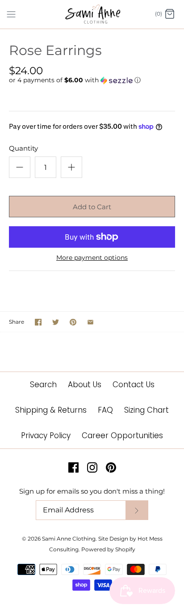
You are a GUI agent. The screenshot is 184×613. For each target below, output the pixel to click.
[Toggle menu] (11, 14)
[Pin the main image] (73, 322)
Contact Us (134, 384)
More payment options (92, 258)
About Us (84, 384)
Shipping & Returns (51, 410)
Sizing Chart (146, 410)
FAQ (105, 410)
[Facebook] (73, 467)
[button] (92, 80)
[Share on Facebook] (38, 322)
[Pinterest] (111, 467)
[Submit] (136, 510)
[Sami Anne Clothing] (92, 14)
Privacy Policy (46, 435)
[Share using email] (90, 322)
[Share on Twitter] (55, 322)
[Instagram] (92, 467)
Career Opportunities (122, 435)
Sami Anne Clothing (69, 538)
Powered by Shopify (108, 549)
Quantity (23, 148)
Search (43, 384)
